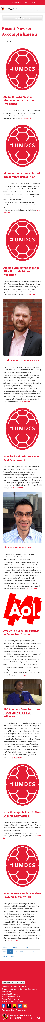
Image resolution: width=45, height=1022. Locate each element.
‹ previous (14, 947)
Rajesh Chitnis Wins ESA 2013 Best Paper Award (21, 458)
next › (5, 956)
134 (4, 951)
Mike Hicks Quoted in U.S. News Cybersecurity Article (22, 813)
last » (12, 956)
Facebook (3, 1006)
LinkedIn (20, 1006)
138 (27, 951)
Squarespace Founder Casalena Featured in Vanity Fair (22, 895)
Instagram (14, 1006)
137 (21, 951)
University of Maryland (22, 2)
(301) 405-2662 (17, 1001)
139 (32, 951)
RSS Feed (25, 1006)
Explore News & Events (22, 18)
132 (33, 947)
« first (5, 947)
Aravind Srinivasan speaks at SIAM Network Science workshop (21, 271)
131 (27, 947)
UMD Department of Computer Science (18, 9)
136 (15, 951)
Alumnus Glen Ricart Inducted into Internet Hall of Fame (21, 175)
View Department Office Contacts (13, 982)
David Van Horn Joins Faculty (21, 360)
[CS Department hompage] (22, 1015)
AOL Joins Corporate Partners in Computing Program (21, 632)
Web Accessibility (8, 1010)
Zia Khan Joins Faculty (17, 547)
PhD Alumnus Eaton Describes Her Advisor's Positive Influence (21, 712)
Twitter (9, 1006)
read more (25, 118)
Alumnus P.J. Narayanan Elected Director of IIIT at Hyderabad (18, 100)
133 (38, 947)
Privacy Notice (21, 1010)
